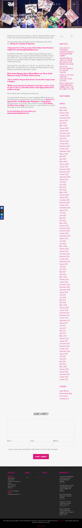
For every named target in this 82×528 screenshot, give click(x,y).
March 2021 (63, 223)
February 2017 (64, 338)
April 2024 (63, 138)
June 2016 (63, 359)
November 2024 (65, 136)
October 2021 (64, 205)
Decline (43, 526)
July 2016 (63, 356)
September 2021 (65, 208)
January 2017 (64, 341)
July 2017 (63, 326)
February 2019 (64, 279)
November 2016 (65, 346)
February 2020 (64, 249)
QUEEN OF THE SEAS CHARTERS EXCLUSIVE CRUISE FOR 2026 (66, 78)
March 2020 (63, 246)
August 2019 (64, 264)
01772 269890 (14, 491)
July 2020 (63, 241)
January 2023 (64, 167)
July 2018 (63, 295)
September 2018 (65, 290)
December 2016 (65, 343)
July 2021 (63, 213)
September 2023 (65, 151)
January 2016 (64, 372)
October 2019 (64, 259)
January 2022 (64, 197)
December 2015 (65, 374)
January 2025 (64, 131)
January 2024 (64, 144)
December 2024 (65, 133)
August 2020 (64, 238)
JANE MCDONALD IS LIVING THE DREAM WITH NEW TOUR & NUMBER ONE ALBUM (66, 61)
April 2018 (63, 302)
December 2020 (65, 228)
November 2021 (65, 202)
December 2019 (65, 254)
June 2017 (63, 328)
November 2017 (65, 315)
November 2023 (65, 146)
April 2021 (63, 220)
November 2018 (65, 287)
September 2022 (65, 177)
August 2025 (64, 120)
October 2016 (64, 349)
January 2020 (64, 251)
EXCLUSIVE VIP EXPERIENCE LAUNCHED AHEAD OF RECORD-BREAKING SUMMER (67, 52)
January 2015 (64, 379)
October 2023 (64, 149)
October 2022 (64, 174)
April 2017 (63, 333)
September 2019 (65, 261)
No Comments (68, 14)
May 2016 (63, 361)
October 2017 (64, 318)
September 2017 (65, 320)
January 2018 (64, 310)
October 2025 (64, 115)
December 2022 (65, 169)
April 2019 (63, 274)
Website (55, 440)
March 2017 (63, 336)
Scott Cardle (63, 396)
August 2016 (64, 354)
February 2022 (64, 195)
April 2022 (63, 190)
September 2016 (65, 351)
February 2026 (64, 113)
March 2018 (63, 305)
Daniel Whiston (64, 391)
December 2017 (65, 313)
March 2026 (63, 110)
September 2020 (65, 236)
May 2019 (63, 272)
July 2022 (63, 182)
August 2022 (64, 179)
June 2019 (63, 269)
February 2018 (64, 308)
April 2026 (63, 108)
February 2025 (64, 128)
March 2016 (63, 367)
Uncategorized (64, 399)
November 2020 (65, 231)
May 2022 (63, 187)
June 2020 (63, 243)
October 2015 (64, 377)
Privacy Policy (61, 520)
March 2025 (63, 126)
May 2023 (63, 156)
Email (32, 440)
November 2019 (65, 256)
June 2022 (63, 185)
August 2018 (64, 292)
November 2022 (65, 172)
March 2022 (63, 192)
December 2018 (65, 285)
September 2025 (65, 118)
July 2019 (63, 267)
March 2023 (63, 161)
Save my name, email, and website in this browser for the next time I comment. (33, 449)
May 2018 (63, 300)
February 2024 (64, 141)
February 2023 (64, 164)
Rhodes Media (12, 22)
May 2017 (63, 331)
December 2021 (65, 200)
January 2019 (64, 282)
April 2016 (63, 364)
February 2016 (64, 369)
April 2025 (63, 123)
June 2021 (63, 215)
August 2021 (64, 210)
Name (9, 440)
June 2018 (63, 297)
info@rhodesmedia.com (14, 494)
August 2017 (64, 323)
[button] (74, 4)
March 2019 (63, 277)
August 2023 (64, 154)
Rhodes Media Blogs (37, 22)
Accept (39, 526)
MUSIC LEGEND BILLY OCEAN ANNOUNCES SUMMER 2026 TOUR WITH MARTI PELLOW (67, 86)
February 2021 (64, 226)
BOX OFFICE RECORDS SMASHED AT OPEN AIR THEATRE (66, 69)
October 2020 (64, 233)
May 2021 (63, 218)
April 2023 (63, 159)
